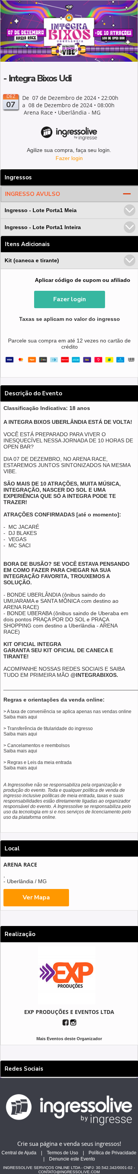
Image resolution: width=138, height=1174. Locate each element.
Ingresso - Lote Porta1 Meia (41, 210)
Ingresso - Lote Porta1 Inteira (43, 227)
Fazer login (69, 158)
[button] (69, 299)
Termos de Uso (62, 1152)
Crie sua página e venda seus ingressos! (69, 1143)
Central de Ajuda (19, 1152)
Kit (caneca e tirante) (32, 260)
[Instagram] (73, 1022)
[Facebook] (65, 1022)
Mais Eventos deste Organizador (69, 1038)
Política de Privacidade (112, 1152)
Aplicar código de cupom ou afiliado (82, 280)
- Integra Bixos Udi (37, 78)
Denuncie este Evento (72, 1159)
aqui (32, 717)
